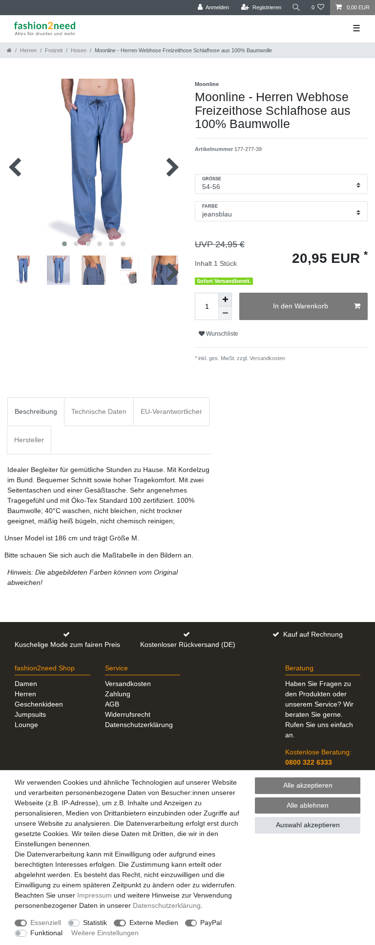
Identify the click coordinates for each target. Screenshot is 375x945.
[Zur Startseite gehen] (9, 50)
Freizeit (53, 50)
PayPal (211, 922)
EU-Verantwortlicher (171, 411)
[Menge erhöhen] (225, 299)
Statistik (95, 922)
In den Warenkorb (300, 306)
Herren (28, 50)
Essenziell (45, 922)
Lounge (26, 725)
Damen (26, 683)
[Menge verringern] (225, 313)
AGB (112, 704)
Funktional (46, 933)
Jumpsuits (30, 714)
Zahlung (117, 694)
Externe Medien (153, 922)
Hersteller (29, 440)
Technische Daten (98, 411)
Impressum (94, 895)
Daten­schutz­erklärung (167, 905)
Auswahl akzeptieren (308, 825)
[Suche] (296, 7)
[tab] (35, 411)
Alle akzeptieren (308, 785)
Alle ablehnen (308, 805)
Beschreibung (36, 411)
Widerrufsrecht (127, 714)
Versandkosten (266, 358)
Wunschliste (221, 333)
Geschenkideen (39, 704)
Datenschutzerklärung (139, 725)
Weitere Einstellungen (105, 933)
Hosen (78, 50)
